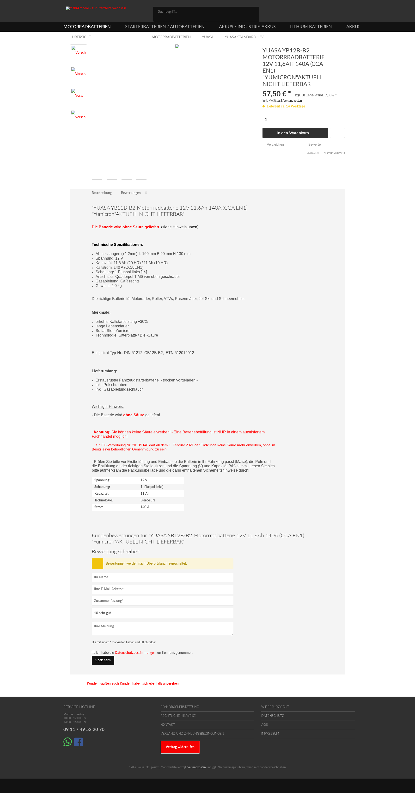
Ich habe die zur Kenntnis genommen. (144, 653)
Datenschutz (272, 716)
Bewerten (315, 144)
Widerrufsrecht (275, 707)
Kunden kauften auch (103, 683)
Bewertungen (134, 193)
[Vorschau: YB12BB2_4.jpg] (78, 117)
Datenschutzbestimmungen (135, 653)
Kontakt (168, 724)
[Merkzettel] (309, 12)
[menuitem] (206, 14)
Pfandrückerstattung (180, 707)
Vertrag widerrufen (180, 747)
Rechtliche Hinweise (178, 716)
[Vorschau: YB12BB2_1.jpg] (78, 52)
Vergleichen (275, 144)
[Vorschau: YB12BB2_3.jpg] (78, 96)
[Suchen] (254, 11)
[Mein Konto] (330, 12)
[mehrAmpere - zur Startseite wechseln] (110, 14)
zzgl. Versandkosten (289, 100)
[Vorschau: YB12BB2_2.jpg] (78, 74)
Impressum (270, 733)
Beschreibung (102, 193)
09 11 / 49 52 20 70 (83, 729)
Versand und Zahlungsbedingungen (192, 733)
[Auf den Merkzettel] (337, 133)
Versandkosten (196, 767)
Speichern (103, 660)
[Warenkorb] (349, 12)
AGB (264, 724)
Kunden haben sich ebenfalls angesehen (149, 683)
